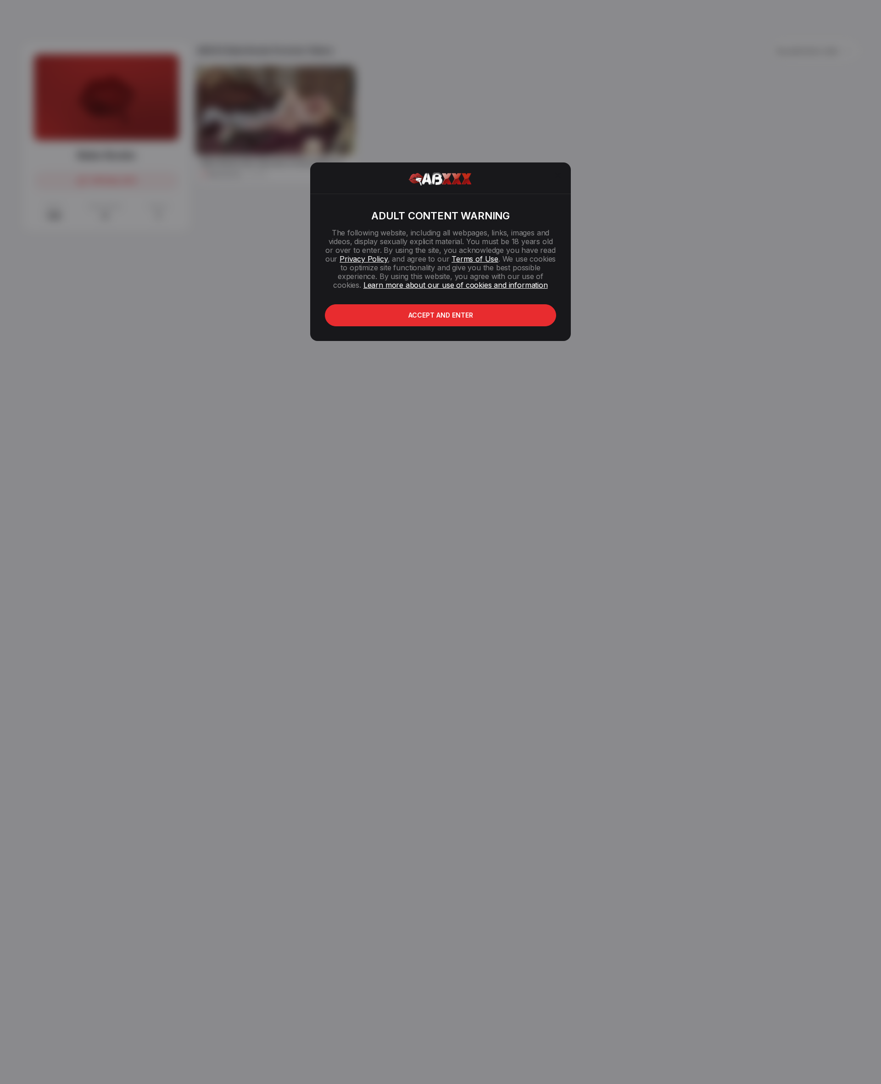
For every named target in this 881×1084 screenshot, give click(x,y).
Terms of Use (475, 258)
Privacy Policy (363, 258)
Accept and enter (440, 315)
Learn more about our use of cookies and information (455, 285)
